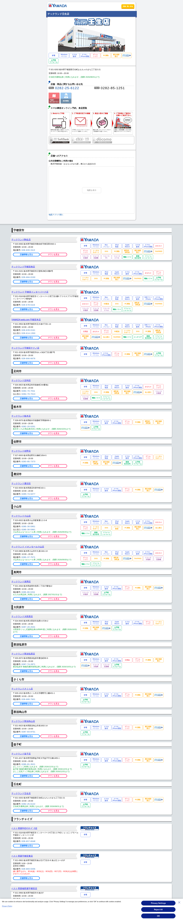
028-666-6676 (28, 358)
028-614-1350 (28, 333)
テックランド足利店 (21, 380)
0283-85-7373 (28, 461)
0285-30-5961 (28, 529)
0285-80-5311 (28, 592)
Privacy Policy (7, 906)
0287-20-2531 (28, 627)
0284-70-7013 (28, 394)
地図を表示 (91, 190)
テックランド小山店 (21, 516)
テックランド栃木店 (21, 416)
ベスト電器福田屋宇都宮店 (24, 888)
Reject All (158, 909)
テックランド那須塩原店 (23, 653)
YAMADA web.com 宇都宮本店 (26, 319)
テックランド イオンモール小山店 (27, 546)
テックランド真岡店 (21, 581)
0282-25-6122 (67, 88)
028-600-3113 (28, 250)
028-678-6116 (28, 305)
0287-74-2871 (28, 664)
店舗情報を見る (26, 254)
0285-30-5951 (28, 526)
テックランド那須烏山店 (23, 721)
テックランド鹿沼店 (21, 483)
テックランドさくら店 (22, 689)
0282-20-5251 (28, 426)
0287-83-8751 (28, 732)
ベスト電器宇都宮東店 (22, 856)
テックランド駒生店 (21, 239)
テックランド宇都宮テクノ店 (25, 348)
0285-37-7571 (28, 557)
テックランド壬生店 (21, 793)
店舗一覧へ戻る (128, 6)
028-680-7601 (28, 699)
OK (158, 916)
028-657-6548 (28, 841)
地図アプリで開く (56, 215)
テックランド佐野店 (21, 451)
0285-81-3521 (28, 764)
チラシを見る (53, 254)
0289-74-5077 (28, 494)
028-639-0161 (28, 330)
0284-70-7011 (28, 391)
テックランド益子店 (21, 753)
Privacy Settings (158, 903)
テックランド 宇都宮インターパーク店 (29, 292)
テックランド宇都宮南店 (23, 266)
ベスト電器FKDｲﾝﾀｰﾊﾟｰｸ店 (24, 828)
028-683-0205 (28, 869)
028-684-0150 (28, 277)
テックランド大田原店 (22, 616)
